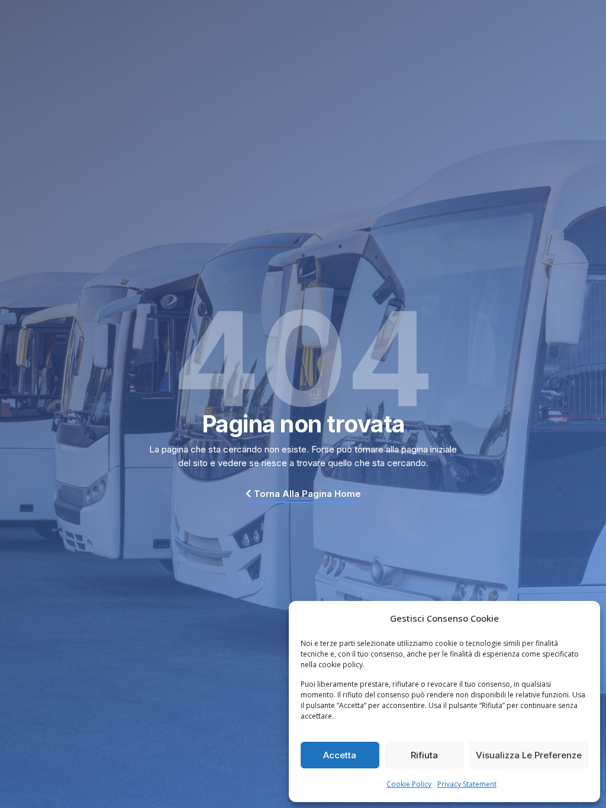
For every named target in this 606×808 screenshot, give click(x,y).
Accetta (339, 755)
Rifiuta (424, 755)
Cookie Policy (408, 784)
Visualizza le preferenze (529, 755)
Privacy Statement (467, 784)
